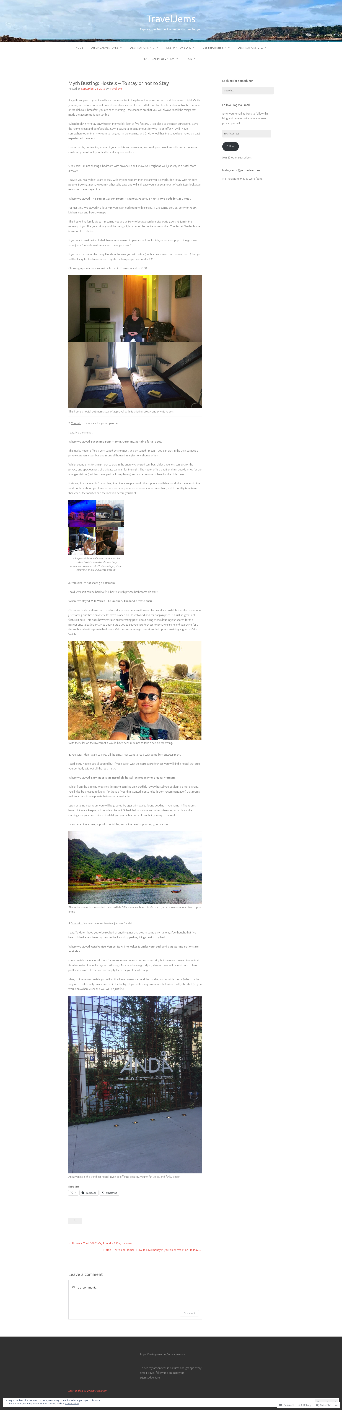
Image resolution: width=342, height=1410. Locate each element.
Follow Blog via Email (236, 105)
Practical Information (159, 59)
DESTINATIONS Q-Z (250, 47)
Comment (189, 1313)
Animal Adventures (104, 47)
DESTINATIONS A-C (142, 47)
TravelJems (171, 18)
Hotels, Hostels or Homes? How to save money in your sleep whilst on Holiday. (151, 1250)
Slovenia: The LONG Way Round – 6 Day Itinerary (102, 1243)
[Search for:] (248, 90)
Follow (230, 146)
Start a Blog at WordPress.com (87, 1390)
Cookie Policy (72, 1404)
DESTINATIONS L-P (214, 47)
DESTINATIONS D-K (178, 47)
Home (79, 47)
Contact (192, 59)
